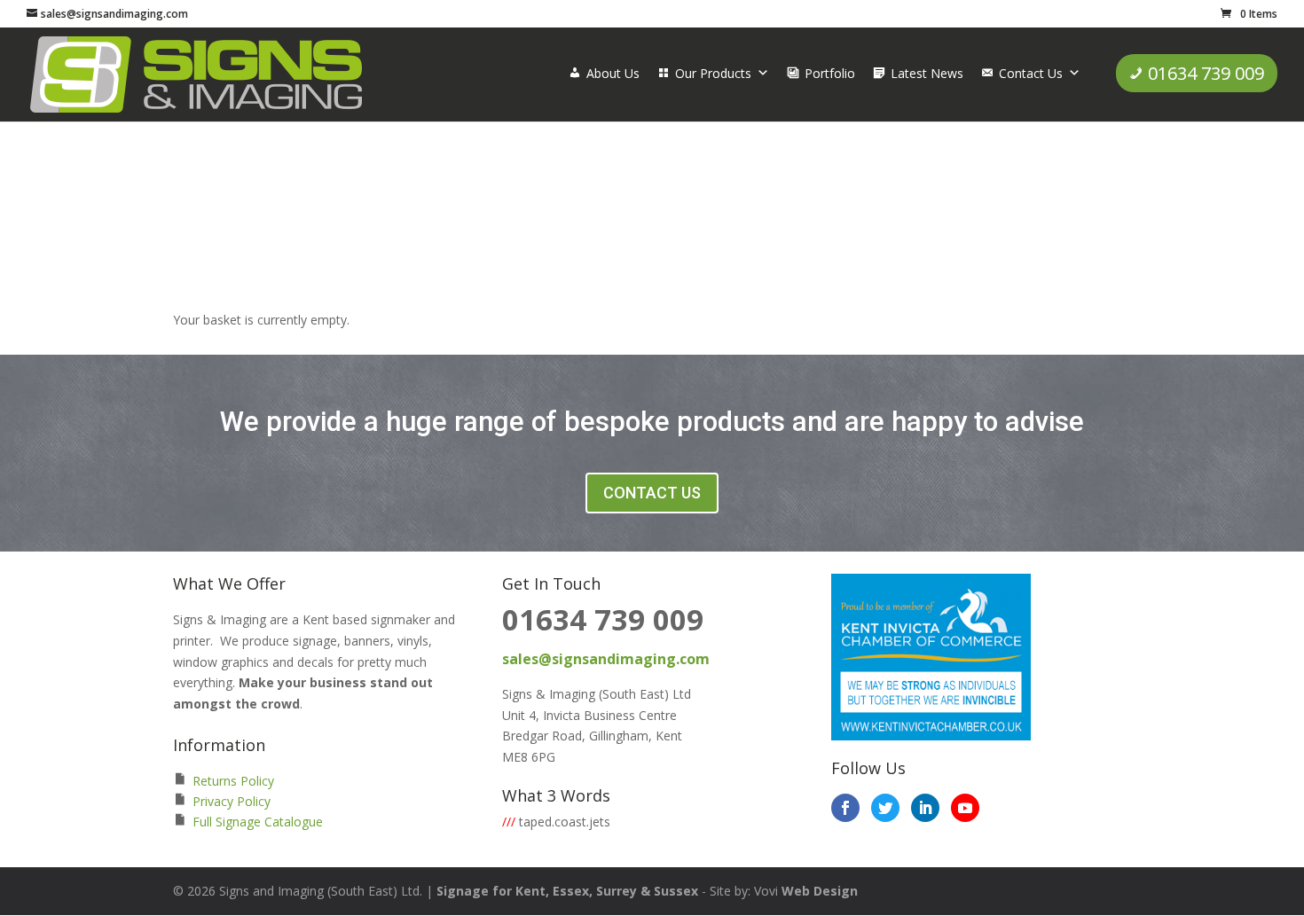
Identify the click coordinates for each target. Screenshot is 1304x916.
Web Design (820, 890)
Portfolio (830, 73)
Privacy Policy (231, 801)
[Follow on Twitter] (885, 808)
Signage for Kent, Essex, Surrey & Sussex (567, 890)
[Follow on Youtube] (965, 808)
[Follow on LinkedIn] (925, 808)
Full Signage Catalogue (257, 821)
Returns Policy (233, 780)
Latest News (927, 73)
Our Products (713, 73)
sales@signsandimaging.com (606, 659)
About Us (613, 73)
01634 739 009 (1206, 73)
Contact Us (1031, 73)
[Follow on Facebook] (845, 808)
